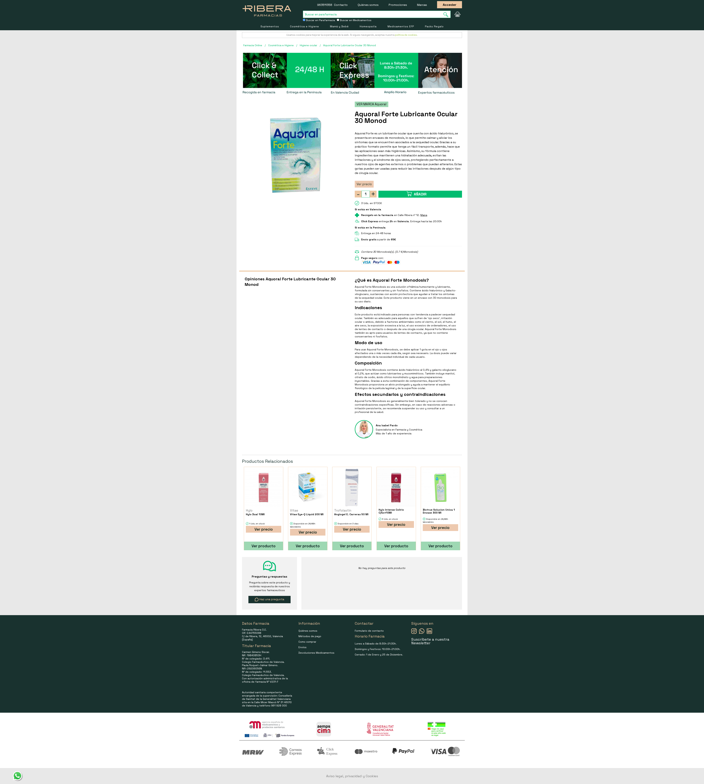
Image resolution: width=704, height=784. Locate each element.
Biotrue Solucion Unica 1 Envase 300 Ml (439, 511)
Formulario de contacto (369, 630)
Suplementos (270, 26)
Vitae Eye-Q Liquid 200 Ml (307, 514)
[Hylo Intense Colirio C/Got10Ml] (396, 487)
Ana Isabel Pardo (387, 425)
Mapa (423, 215)
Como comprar (307, 641)
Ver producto (264, 545)
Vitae (294, 510)
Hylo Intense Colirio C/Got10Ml (391, 511)
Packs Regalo (434, 26)
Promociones (398, 5)
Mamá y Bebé (339, 26)
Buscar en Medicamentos (355, 20)
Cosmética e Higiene (304, 26)
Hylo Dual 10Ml (255, 514)
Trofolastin (342, 510)
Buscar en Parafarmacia (320, 20)
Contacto (341, 5)
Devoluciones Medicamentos (316, 652)
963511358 (324, 5)
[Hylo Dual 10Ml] (263, 487)
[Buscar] (447, 15)
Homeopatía (368, 26)
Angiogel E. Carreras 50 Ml (351, 514)
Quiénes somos (368, 5)
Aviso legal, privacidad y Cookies (352, 776)
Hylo (249, 510)
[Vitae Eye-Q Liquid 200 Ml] (307, 487)
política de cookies (406, 34)
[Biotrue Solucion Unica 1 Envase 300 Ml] (440, 487)
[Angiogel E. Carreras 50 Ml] (351, 487)
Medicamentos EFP (401, 26)
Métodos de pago (309, 636)
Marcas (422, 5)
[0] (457, 14)
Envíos (302, 647)
